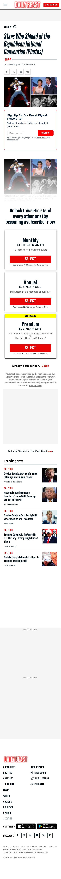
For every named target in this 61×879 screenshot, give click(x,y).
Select (30, 259)
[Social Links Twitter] (24, 836)
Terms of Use (42, 138)
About (6, 847)
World (6, 796)
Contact (15, 847)
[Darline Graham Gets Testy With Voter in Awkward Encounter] (49, 523)
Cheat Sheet (9, 767)
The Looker (8, 784)
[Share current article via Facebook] (7, 72)
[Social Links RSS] (43, 836)
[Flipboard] (49, 836)
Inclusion (37, 850)
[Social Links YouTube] (37, 836)
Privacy (53, 847)
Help (46, 847)
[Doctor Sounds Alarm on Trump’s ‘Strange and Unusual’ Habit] (49, 481)
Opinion (7, 813)
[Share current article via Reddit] (27, 72)
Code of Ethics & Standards (17, 850)
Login (45, 365)
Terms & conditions (13, 852)
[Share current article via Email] (21, 72)
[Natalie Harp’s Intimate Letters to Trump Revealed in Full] (49, 565)
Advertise (37, 847)
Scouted (7, 818)
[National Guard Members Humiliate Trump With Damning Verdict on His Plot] (49, 500)
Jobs (28, 847)
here (50, 450)
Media (6, 790)
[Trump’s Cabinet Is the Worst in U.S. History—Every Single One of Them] (49, 542)
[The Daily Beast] (27, 5)
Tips (23, 847)
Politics (7, 773)
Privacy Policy (12, 140)
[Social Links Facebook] (17, 836)
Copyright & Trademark (36, 852)
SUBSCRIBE (51, 5)
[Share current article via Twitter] (14, 72)
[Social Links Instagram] (30, 836)
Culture (7, 801)
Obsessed (8, 778)
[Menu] (8, 5)
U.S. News (8, 807)
